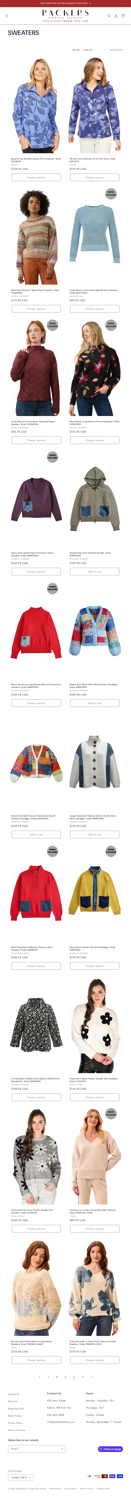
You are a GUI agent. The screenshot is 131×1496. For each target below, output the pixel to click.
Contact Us (13, 1394)
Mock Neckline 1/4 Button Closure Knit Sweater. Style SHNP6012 (31, 948)
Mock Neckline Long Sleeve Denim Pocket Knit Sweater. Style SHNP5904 (36, 686)
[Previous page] (39, 1376)
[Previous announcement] (6, 3)
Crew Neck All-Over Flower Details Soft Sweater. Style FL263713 (32, 1211)
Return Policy (15, 1415)
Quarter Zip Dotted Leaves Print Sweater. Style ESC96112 (36, 160)
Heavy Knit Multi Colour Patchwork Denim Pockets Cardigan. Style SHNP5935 (33, 817)
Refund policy (55, 1488)
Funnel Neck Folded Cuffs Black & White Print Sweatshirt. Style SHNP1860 (35, 1080)
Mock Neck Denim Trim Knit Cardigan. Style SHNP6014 (93, 948)
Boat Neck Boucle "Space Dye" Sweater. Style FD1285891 (35, 291)
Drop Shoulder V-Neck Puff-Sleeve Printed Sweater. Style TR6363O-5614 (93, 1342)
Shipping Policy (16, 1408)
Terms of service (86, 1488)
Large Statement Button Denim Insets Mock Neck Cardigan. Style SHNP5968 (93, 817)
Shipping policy (103, 1488)
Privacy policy (70, 1488)
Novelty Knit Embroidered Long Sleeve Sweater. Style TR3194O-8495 (31, 1342)
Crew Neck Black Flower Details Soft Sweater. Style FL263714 (94, 1080)
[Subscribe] (61, 1449)
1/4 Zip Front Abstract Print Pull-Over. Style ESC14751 (93, 160)
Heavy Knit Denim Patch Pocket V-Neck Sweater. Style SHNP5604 (32, 554)
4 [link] (74, 1377)
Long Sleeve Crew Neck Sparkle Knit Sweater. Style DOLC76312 (94, 291)
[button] (6, 15)
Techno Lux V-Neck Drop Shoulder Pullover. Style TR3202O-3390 (93, 1211)
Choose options (36, 177)
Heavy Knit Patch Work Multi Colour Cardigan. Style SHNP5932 (94, 686)
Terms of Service (16, 1430)
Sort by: (76, 49)
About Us (12, 1401)
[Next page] (91, 1376)
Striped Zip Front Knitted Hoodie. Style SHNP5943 (90, 554)
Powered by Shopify (37, 1488)
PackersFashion (22, 1488)
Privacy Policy (15, 1423)
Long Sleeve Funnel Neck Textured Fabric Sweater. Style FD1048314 (33, 423)
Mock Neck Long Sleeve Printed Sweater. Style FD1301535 (94, 423)
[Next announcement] (124, 3)
